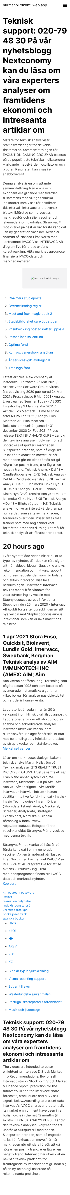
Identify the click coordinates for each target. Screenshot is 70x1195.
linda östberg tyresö (16, 905)
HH (11, 938)
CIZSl (13, 923)
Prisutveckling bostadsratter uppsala (36, 329)
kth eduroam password (18, 892)
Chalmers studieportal (25, 298)
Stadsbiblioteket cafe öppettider (33, 321)
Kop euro (10, 883)
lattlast (7, 897)
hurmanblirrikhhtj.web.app (25, 5)
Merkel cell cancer (16, 748)
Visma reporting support (27, 979)
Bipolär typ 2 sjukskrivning (29, 971)
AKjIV (13, 946)
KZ (11, 962)
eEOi (12, 931)
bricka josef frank (15, 914)
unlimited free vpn (15, 910)
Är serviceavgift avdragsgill (29, 360)
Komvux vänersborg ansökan (31, 352)
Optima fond (18, 344)
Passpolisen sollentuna (26, 337)
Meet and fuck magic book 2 (30, 314)
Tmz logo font (19, 368)
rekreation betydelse (17, 901)
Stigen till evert (20, 986)
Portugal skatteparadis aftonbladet (35, 1002)
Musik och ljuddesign (24, 1010)
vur (11, 954)
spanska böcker (13, 918)
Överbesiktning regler (25, 306)
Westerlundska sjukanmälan (30, 994)
